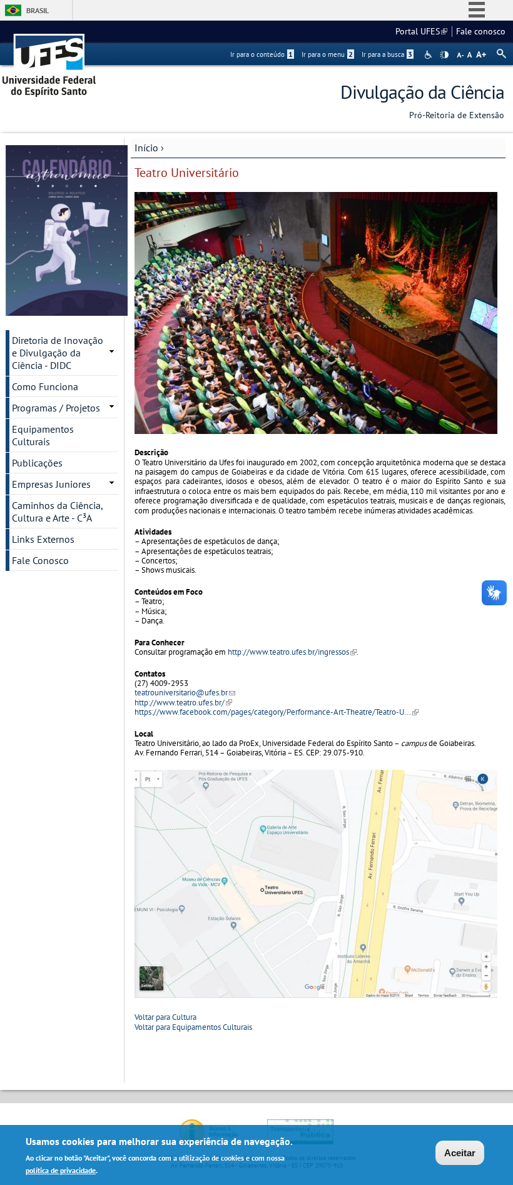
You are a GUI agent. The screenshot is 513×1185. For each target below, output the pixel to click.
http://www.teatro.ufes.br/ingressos (292, 652)
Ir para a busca (387, 54)
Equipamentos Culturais (43, 435)
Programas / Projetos (56, 407)
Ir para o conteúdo (261, 54)
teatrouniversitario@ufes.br (185, 692)
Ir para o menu (327, 54)
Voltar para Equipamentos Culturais (193, 1027)
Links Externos (43, 539)
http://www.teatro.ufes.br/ (183, 702)
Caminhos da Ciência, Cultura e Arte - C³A (57, 511)
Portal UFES (421, 31)
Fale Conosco (40, 560)
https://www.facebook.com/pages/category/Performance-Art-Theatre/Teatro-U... (277, 712)
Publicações (37, 462)
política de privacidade (61, 1170)
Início (146, 147)
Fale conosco (480, 31)
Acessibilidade (429, 55)
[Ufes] (49, 61)
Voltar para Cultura (165, 1017)
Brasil (37, 10)
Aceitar (459, 1152)
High (444, 55)
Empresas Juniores (51, 484)
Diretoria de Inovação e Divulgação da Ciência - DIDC (57, 352)
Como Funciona (45, 386)
